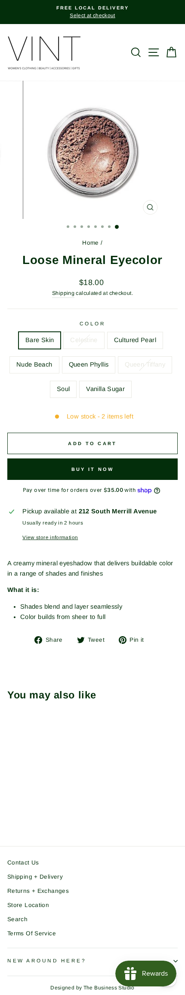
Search (17, 919)
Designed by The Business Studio (92, 988)
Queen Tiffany (145, 364)
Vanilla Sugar (105, 388)
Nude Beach (34, 364)
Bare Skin (39, 340)
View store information (50, 537)
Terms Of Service (31, 933)
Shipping (63, 293)
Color (93, 323)
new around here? (46, 960)
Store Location (28, 905)
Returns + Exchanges (38, 891)
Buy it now (92, 469)
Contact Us (23, 862)
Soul (63, 388)
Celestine (83, 340)
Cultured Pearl (135, 340)
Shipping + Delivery (35, 877)
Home (90, 243)
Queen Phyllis (89, 364)
